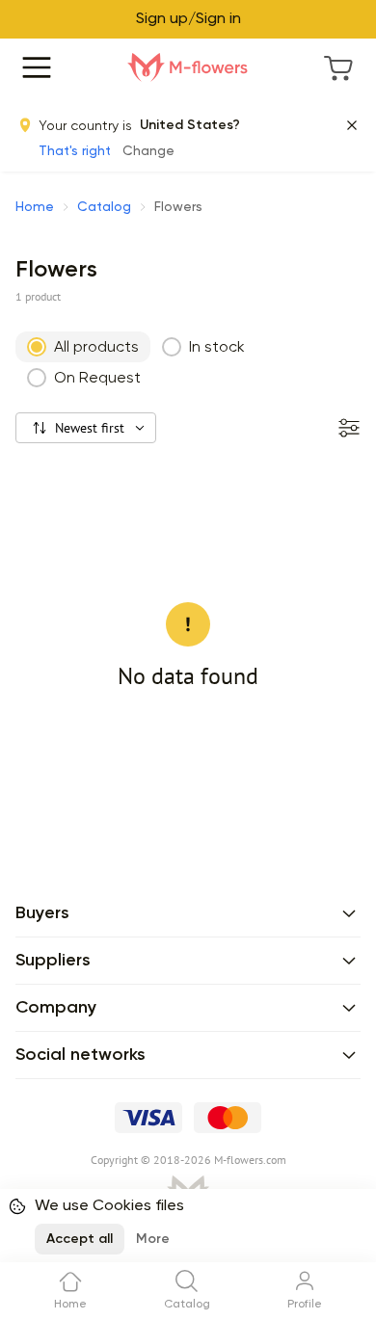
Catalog (104, 207)
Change (148, 151)
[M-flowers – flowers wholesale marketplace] (188, 67)
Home (34, 207)
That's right (75, 151)
